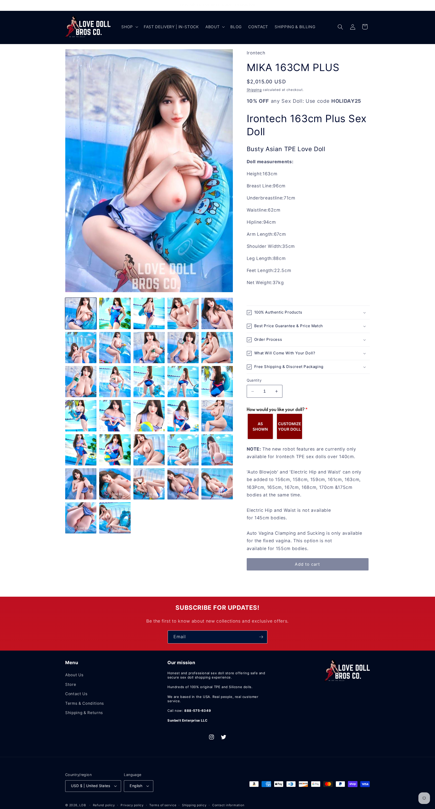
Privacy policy (132, 805)
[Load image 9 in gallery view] (183, 347)
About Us (74, 674)
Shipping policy (194, 805)
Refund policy (104, 805)
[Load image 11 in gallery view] (80, 381)
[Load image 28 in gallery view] (149, 483)
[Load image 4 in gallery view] (183, 313)
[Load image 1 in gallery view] (80, 313)
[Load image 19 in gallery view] (183, 415)
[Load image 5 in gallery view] (217, 313)
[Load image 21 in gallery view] (80, 449)
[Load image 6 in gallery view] (80, 347)
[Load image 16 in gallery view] (80, 415)
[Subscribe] (261, 637)
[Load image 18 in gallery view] (149, 415)
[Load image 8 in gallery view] (149, 347)
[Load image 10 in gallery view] (217, 347)
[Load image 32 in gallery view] (114, 517)
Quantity (254, 380)
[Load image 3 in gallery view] (149, 313)
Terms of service (162, 805)
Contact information (228, 805)
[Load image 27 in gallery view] (114, 483)
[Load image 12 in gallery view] (114, 381)
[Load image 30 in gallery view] (217, 483)
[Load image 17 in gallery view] (114, 415)
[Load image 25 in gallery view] (217, 449)
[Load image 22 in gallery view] (114, 449)
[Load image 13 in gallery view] (149, 381)
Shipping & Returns (84, 712)
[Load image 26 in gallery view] (80, 483)
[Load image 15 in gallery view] (217, 381)
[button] (129, 27)
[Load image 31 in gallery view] (80, 517)
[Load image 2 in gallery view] (114, 313)
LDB (82, 805)
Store (70, 684)
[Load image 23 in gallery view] (149, 449)
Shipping (254, 90)
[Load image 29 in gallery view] (183, 483)
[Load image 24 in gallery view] (183, 449)
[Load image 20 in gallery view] (217, 415)
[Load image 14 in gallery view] (183, 381)
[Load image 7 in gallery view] (114, 347)
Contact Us (76, 693)
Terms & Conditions (84, 703)
